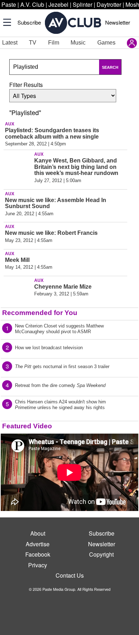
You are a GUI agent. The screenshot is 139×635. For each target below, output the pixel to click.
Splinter (82, 4)
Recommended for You (39, 312)
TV (32, 43)
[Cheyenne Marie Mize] (18, 292)
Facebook (37, 554)
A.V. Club (32, 4)
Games (106, 43)
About (37, 533)
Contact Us (70, 575)
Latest (9, 43)
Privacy (37, 565)
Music (78, 43)
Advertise (38, 544)
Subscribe (29, 22)
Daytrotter (109, 4)
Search (110, 67)
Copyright (101, 554)
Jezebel (58, 4)
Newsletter (117, 22)
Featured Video (27, 426)
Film (53, 43)
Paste (8, 4)
